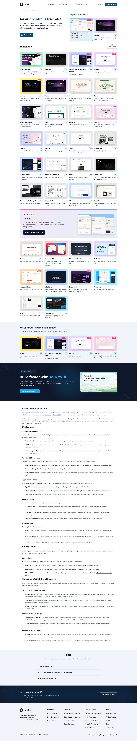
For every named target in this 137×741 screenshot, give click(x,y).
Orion (71, 96)
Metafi (96, 69)
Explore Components (28, 391)
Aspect (22, 96)
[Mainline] (81, 112)
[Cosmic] (31, 249)
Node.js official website (91, 565)
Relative (47, 148)
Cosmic (22, 259)
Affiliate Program (111, 717)
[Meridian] (56, 59)
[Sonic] (81, 164)
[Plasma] (105, 25)
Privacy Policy (99, 735)
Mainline (72, 122)
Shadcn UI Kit (49, 259)
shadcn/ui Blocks (26, 287)
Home (21, 10)
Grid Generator (69, 720)
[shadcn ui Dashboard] (56, 164)
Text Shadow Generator (72, 717)
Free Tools (51, 720)
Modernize (98, 287)
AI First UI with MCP (82, 4)
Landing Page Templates (93, 713)
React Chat (73, 287)
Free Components (53, 717)
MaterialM (97, 259)
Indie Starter (48, 287)
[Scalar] (81, 138)
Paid (114, 46)
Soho (21, 313)
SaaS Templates (90, 717)
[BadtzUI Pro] (105, 164)
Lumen (96, 122)
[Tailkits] (25, 4)
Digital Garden (49, 313)
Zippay (46, 122)
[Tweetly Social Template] (31, 191)
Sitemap (91, 735)
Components (62, 4)
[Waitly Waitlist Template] (81, 249)
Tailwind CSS (57, 415)
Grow (96, 96)
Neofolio (97, 201)
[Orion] (81, 86)
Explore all (27, 35)
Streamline (98, 148)
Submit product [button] (111, 4)
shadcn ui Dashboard (51, 175)
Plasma (96, 35)
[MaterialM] (105, 249)
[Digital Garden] (56, 303)
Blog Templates (90, 727)
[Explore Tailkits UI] (98, 382)
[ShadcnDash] (56, 191)
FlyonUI (22, 148)
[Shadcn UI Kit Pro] (31, 112)
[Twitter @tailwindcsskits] (116, 735)
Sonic (71, 175)
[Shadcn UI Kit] (56, 249)
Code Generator (69, 724)
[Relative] (56, 138)
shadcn (110, 413)
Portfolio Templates (91, 724)
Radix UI (47, 415)
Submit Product (111, 713)
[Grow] (105, 86)
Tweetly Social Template (28, 201)
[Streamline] (105, 138)
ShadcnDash (48, 201)
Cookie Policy (110, 735)
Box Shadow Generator (72, 713)
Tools (71, 4)
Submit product (110, 694)
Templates (51, 4)
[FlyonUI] (31, 138)
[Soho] (31, 303)
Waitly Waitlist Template (77, 259)
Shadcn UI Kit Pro (26, 122)
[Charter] (81, 191)
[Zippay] (56, 112)
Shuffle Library (25, 175)
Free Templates (52, 713)
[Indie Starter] (56, 277)
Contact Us (110, 727)
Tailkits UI (74, 33)
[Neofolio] (105, 191)
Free (109, 46)
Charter (72, 201)
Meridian (47, 69)
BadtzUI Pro (98, 175)
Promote (100, 4)
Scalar (71, 148)
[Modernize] (105, 277)
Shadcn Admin (25, 69)
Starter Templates (91, 720)
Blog (107, 724)
